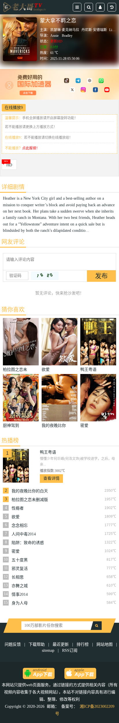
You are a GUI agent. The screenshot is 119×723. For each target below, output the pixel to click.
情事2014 (20, 594)
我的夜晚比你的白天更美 (30, 491)
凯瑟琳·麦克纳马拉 (64, 30)
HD (9, 165)
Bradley (67, 36)
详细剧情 (13, 187)
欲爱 (16, 517)
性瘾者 (18, 508)
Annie (54, 36)
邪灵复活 (20, 568)
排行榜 (83, 644)
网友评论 (13, 242)
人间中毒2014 (24, 534)
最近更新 (61, 644)
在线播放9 (14, 107)
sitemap (48, 650)
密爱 (16, 551)
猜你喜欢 (13, 309)
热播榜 (10, 440)
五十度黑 (20, 560)
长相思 (18, 577)
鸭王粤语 (48, 452)
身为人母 (20, 603)
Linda (113, 30)
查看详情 (51, 478)
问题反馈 (13, 644)
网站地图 (104, 644)
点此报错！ (31, 148)
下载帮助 (37, 644)
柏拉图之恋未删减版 (30, 500)
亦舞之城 (20, 586)
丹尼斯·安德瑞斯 (94, 30)
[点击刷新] (45, 275)
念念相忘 (20, 525)
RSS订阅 (69, 650)
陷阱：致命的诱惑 (28, 543)
